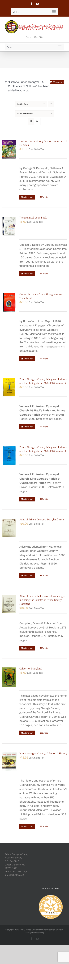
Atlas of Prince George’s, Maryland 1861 (41, 519)
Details (45, 197)
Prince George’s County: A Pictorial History (43, 753)
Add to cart (28, 197)
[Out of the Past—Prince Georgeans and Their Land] (9, 302)
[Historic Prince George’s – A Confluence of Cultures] (9, 149)
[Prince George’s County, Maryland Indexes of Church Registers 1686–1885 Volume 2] (9, 387)
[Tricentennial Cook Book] (9, 226)
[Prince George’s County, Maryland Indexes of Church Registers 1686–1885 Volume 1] (9, 455)
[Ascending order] (51, 104)
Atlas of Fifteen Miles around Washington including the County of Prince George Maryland (42, 600)
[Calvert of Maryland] (9, 677)
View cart (58, 82)
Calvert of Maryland (30, 668)
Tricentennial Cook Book (33, 217)
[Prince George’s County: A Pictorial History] (9, 762)
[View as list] (37, 121)
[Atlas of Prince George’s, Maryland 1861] (9, 528)
